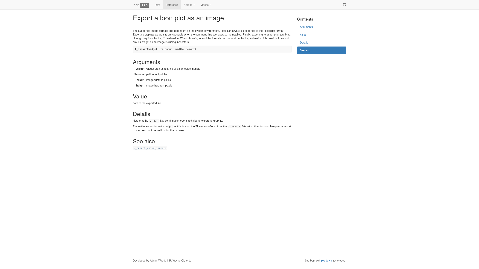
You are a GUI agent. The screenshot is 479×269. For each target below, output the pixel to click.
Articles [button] (188, 5)
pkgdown (326, 260)
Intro (157, 5)
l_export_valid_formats (150, 148)
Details (304, 42)
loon (136, 4)
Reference (172, 5)
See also (305, 50)
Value (303, 34)
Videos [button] (205, 5)
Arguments (306, 27)
